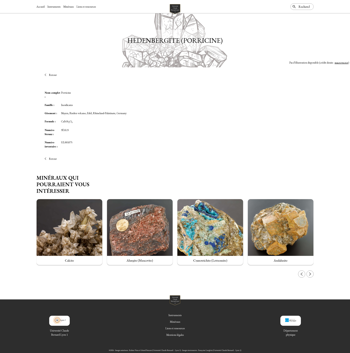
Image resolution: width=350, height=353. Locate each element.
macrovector (341, 62)
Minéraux (68, 6)
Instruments (54, 6)
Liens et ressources (86, 6)
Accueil (40, 6)
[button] (301, 274)
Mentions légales (175, 335)
